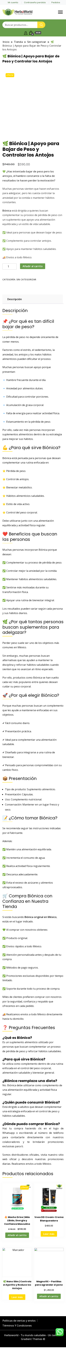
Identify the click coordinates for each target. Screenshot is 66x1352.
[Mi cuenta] (25, 33)
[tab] (32, 299)
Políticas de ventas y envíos (19, 1320)
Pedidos (55, 2)
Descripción (14, 299)
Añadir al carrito (33, 266)
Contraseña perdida (35, 2)
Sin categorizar (26, 279)
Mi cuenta (13, 2)
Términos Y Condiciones (17, 1325)
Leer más (48, 1234)
